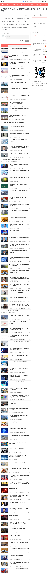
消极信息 (20, 352)
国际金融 (17, 221)
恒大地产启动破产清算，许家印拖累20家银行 (18, 542)
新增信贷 (21, 99)
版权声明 (33, 85)
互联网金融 (36, 4)
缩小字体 (28, 15)
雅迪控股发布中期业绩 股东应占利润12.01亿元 (19, 190)
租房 (20, 566)
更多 (45, 4)
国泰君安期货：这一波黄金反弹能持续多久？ (18, 217)
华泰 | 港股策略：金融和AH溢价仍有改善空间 (18, 88)
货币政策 (22, 319)
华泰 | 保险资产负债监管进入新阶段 (16, 126)
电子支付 (18, 137)
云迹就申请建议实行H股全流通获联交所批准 (18, 462)
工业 (17, 452)
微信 (37, 15)
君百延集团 (20, 112)
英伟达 (22, 301)
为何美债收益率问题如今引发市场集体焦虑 (18, 48)
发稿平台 (41, 83)
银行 (17, 412)
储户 (24, 412)
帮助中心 (41, 85)
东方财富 (18, 150)
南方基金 (20, 419)
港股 (10, 4)
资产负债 (21, 130)
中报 (21, 150)
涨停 (18, 452)
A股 (7, 4)
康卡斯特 (22, 248)
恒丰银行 (23, 432)
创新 (19, 492)
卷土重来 (15, 161)
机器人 (18, 228)
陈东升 (18, 261)
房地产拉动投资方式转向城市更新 (16, 555)
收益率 (23, 52)
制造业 (24, 339)
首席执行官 (20, 261)
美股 (14, 4)
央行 (21, 79)
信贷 (21, 59)
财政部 (22, 66)
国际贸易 (20, 168)
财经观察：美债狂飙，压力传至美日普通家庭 (10, 310)
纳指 (22, 372)
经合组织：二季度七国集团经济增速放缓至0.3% (19, 361)
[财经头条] (4, 1)
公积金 (18, 566)
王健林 (18, 499)
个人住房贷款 (24, 59)
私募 (22, 106)
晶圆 (19, 181)
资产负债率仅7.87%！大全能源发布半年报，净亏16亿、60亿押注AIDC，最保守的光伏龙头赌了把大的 (19, 396)
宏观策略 (20, 72)
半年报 (20, 399)
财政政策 (18, 359)
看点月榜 (45, 35)
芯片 (20, 301)
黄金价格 (23, 532)
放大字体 (31, 15)
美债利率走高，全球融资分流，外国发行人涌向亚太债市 (13, 122)
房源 (23, 572)
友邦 (24, 157)
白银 (22, 526)
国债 (12, 312)
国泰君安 (20, 221)
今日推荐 (35, 35)
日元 (14, 312)
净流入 (23, 72)
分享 (40, 15)
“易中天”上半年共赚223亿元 (15, 515)
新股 (21, 492)
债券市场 (23, 168)
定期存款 (19, 412)
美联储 (24, 66)
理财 (21, 4)
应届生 (20, 479)
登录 (20, 40)
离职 (21, 479)
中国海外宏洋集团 (20, 143)
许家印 (20, 288)
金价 (13, 161)
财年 (17, 201)
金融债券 (20, 432)
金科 (18, 419)
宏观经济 (3, 4)
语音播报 (25, 15)
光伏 (18, 268)
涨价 (24, 301)
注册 (45, 1)
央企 (19, 268)
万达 (17, 86)
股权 (21, 86)
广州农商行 (19, 392)
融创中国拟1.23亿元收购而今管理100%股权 (18, 82)
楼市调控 (18, 559)
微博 (34, 15)
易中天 (18, 519)
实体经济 (18, 174)
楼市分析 (18, 59)
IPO (19, 281)
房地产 (41, 4)
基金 (17, 4)
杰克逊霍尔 (18, 332)
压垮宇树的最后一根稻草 (14, 230)
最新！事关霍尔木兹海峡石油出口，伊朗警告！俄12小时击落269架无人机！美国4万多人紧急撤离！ (19, 483)
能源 (32, 4)
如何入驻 (37, 83)
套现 (17, 281)
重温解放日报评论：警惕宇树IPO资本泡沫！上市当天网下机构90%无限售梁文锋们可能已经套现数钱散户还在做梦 (19, 279)
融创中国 (19, 86)
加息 (19, 119)
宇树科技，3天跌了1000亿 (14, 535)
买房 (22, 566)
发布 (27, 40)
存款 (24, 99)
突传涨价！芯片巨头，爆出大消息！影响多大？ (19, 297)
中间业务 (22, 412)
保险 (24, 130)
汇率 (11, 161)
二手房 (21, 559)
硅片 (18, 181)
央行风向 (18, 79)
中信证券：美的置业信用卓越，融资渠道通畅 (39, 23)
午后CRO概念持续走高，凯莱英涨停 (16, 448)
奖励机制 (45, 83)
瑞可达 (23, 352)
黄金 (24, 4)
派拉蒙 (20, 248)
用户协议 (37, 85)
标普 (24, 52)
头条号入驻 (34, 19)
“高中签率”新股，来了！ (14, 488)
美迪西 (20, 452)
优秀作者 (40, 35)
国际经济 (20, 52)
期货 (28, 4)
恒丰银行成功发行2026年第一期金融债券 (17, 428)
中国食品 (17, 472)
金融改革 (18, 130)
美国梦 (24, 308)
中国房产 (21, 572)
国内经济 (18, 99)
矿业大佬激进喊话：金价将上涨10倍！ (17, 528)
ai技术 (18, 301)
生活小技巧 (19, 308)
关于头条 (33, 83)
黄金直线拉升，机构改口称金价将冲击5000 (18, 502)
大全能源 (22, 399)
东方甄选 (19, 201)
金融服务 (21, 174)
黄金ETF (24, 506)
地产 (21, 392)
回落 (25, 99)
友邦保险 (21, 157)
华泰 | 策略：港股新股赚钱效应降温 (16, 381)
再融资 (23, 379)
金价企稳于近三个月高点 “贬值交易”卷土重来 (10, 159)
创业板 (23, 492)
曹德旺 (17, 208)
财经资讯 (18, 92)
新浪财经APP (26, 1)
